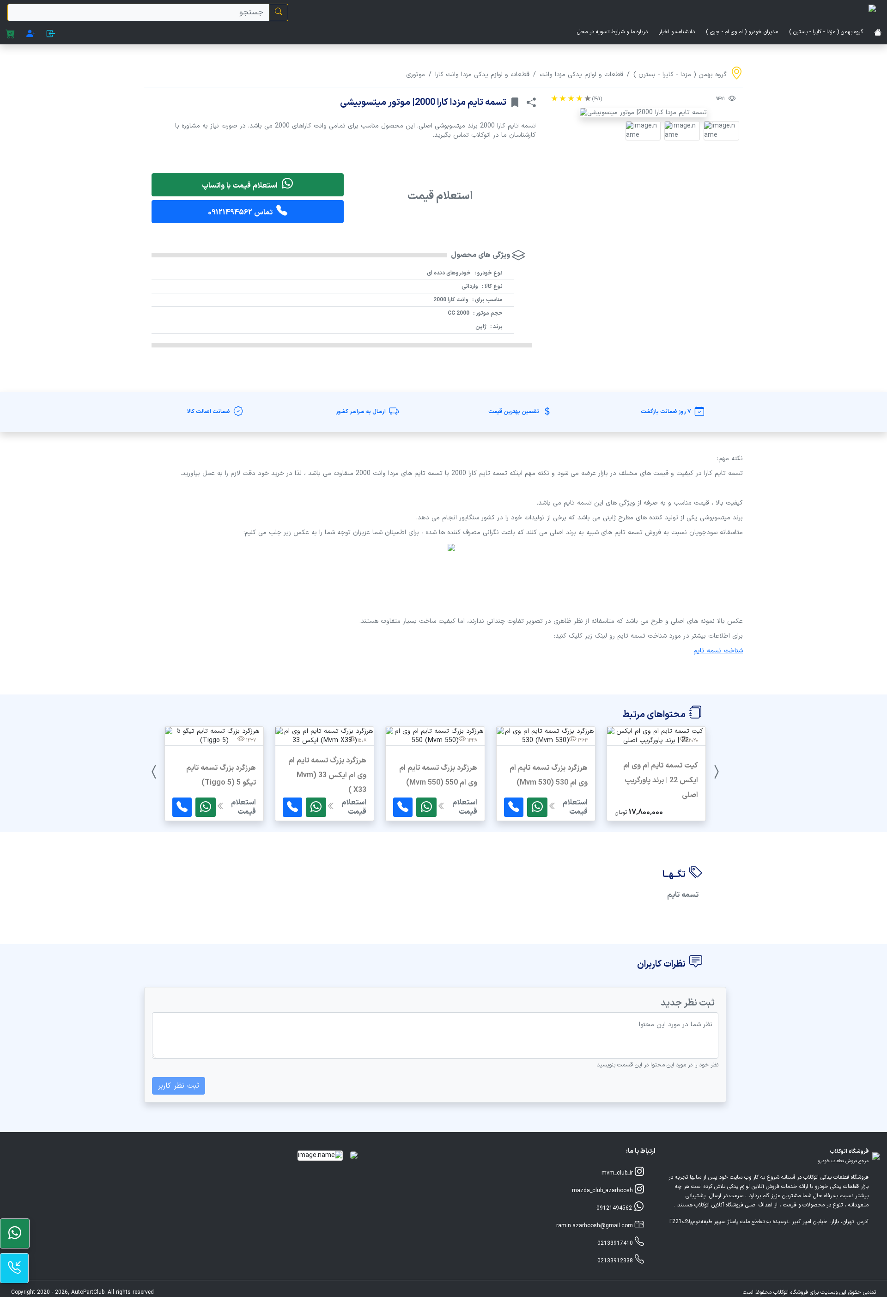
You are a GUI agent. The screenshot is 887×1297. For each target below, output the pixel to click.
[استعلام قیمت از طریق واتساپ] (537, 807)
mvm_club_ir (618, 1173)
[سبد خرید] (10, 34)
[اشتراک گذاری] (531, 102)
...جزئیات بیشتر (656, 796)
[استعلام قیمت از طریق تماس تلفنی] (513, 807)
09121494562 (615, 1208)
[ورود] (51, 34)
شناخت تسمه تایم (718, 651)
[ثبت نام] (31, 34)
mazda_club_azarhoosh (603, 1191)
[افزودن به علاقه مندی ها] (514, 102)
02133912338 (616, 1261)
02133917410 (616, 1243)
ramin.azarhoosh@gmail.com (595, 1226)
